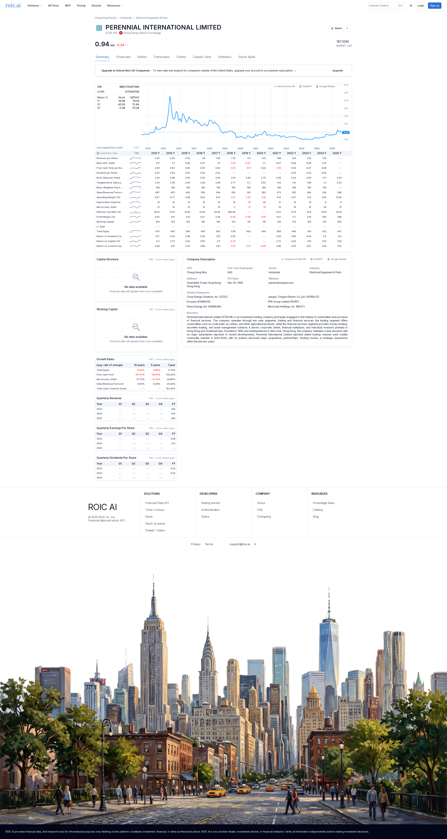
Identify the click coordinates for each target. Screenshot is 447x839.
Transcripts (161, 57)
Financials (123, 57)
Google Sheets (327, 86)
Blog (316, 516)
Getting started (210, 503)
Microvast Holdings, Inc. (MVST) (286, 306)
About (261, 503)
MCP (68, 5)
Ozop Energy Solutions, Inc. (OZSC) (207, 296)
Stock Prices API (286, 86)
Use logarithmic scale (110, 147)
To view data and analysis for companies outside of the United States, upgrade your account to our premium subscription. (199, 70)
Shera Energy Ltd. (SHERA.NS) (204, 306)
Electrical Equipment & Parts (152, 17)
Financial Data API (157, 503)
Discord (96, 5)
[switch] (136, 147)
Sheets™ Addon (155, 530)
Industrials (126, 17)
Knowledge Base (323, 503)
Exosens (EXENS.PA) (199, 301)
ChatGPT (307, 86)
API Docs (53, 5)
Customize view (108, 153)
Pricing (81, 5)
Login (420, 5)
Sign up (434, 5)
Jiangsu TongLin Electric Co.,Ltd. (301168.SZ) (293, 296)
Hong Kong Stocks (105, 17)
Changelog (264, 516)
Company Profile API (295, 259)
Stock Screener (155, 523)
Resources (113, 5)
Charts (181, 57)
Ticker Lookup (154, 509)
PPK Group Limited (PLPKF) (283, 301)
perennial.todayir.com (281, 282)
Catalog (318, 509)
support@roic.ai (240, 544)
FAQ (259, 509)
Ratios (141, 57)
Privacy (195, 544)
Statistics (224, 57)
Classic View (202, 57)
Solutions (33, 5)
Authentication (210, 509)
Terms (209, 544)
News (149, 516)
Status (205, 516)
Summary (102, 57)
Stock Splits (246, 57)
